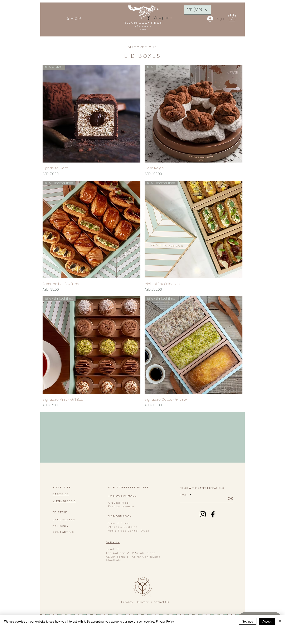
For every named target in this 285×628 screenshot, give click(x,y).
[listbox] (197, 10)
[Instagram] (203, 514)
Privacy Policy (165, 621)
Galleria (113, 542)
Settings (247, 621)
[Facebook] (213, 514)
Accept (266, 621)
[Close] (279, 621)
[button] (74, 18)
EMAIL (184, 495)
